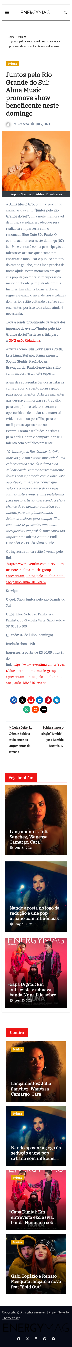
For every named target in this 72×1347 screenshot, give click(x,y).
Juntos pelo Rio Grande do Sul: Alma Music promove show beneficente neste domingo (32, 93)
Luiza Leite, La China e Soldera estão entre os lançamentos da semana (20, 739)
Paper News (57, 1312)
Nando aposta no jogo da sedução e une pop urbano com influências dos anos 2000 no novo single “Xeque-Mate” (35, 918)
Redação (23, 124)
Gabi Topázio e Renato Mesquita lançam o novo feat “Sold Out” (36, 1281)
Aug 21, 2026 (23, 848)
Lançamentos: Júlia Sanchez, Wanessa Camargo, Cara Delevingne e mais (30, 839)
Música (12, 64)
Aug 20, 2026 (23, 1000)
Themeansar (10, 1318)
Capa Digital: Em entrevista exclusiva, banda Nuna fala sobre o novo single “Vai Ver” (35, 992)
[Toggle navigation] (7, 12)
